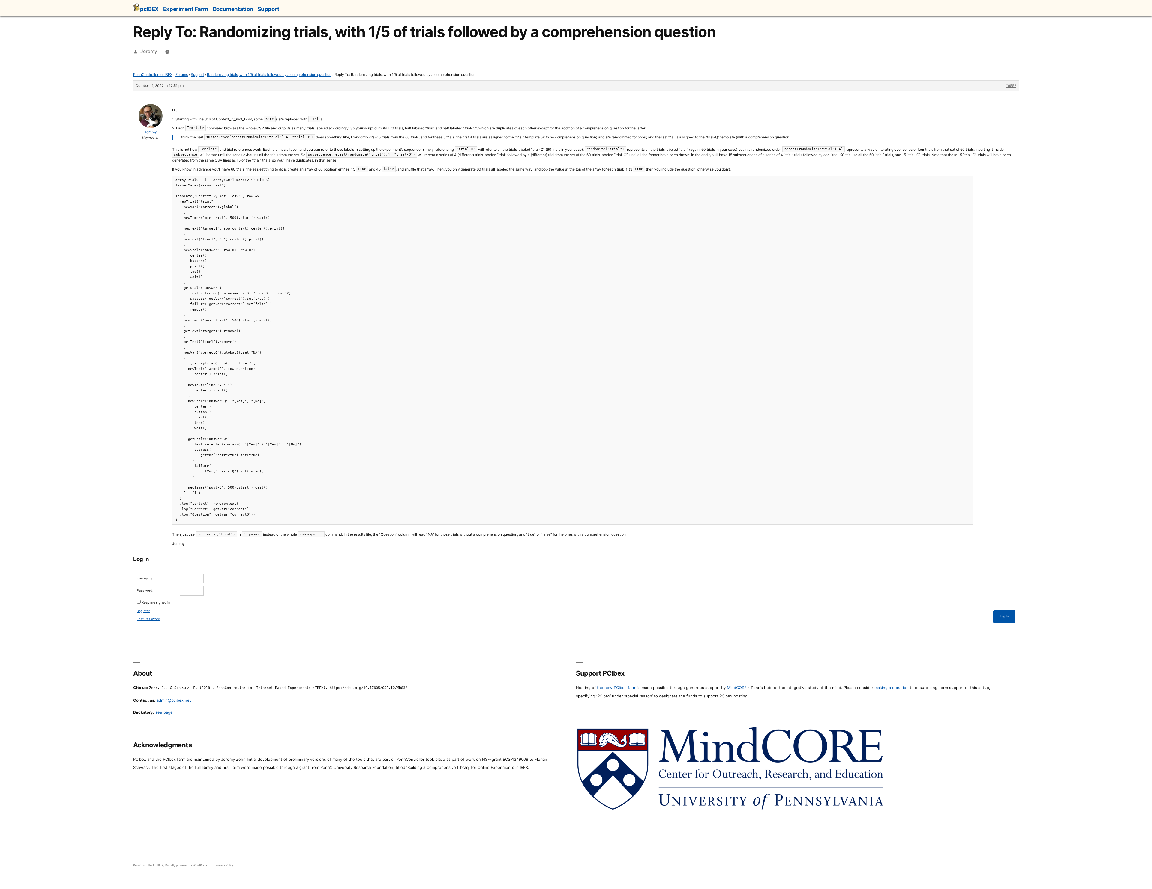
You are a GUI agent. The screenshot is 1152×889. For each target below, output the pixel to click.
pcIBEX (149, 9)
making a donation (891, 687)
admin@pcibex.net (174, 700)
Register (143, 611)
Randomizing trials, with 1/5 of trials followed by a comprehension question (269, 74)
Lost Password (148, 619)
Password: (145, 590)
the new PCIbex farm (616, 687)
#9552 (1011, 85)
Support (268, 9)
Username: (145, 578)
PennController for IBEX (152, 74)
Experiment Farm (185, 9)
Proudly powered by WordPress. (187, 865)
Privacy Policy (225, 865)
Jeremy (148, 51)
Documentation (233, 9)
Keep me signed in (156, 602)
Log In (1004, 616)
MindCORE (737, 687)
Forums (182, 74)
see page (164, 712)
